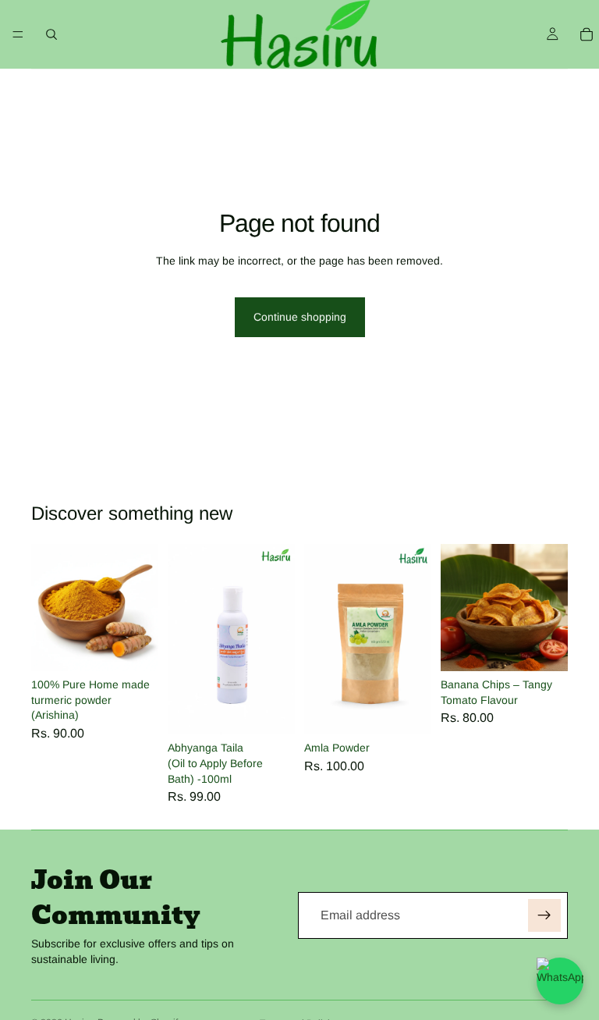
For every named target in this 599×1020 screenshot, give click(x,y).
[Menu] (18, 34)
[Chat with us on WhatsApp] (560, 981)
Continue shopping (299, 317)
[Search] (51, 34)
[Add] (271, 711)
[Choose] (134, 647)
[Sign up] (544, 915)
